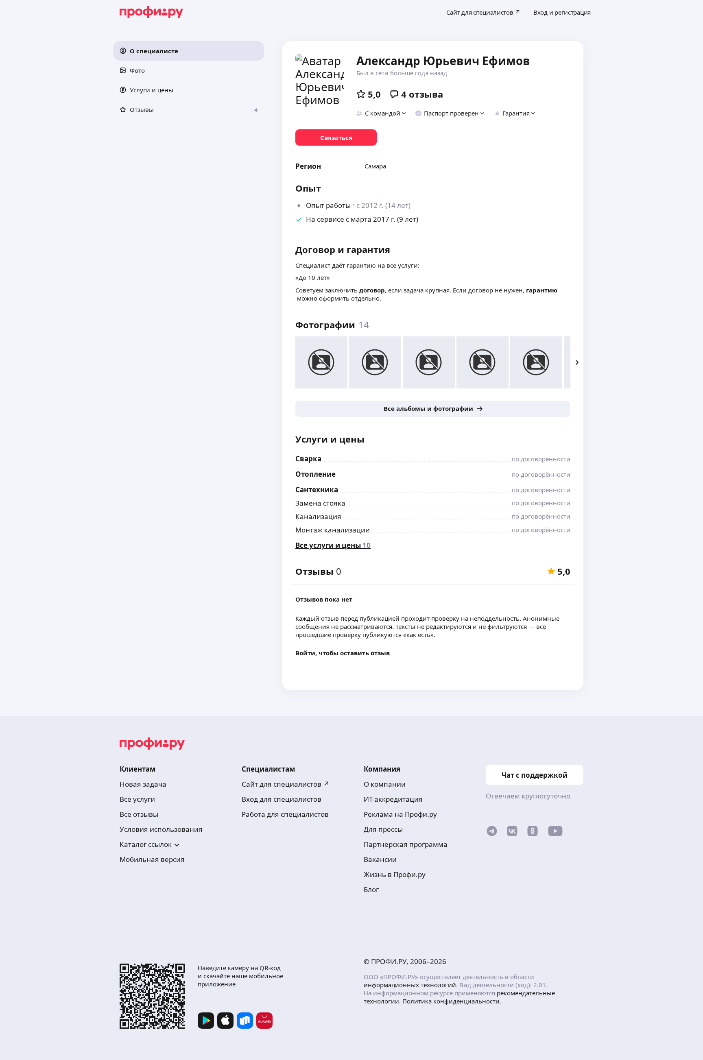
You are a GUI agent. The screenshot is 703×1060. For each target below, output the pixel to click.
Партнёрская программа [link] (406, 844)
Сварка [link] (308, 458)
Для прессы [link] (383, 829)
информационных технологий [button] (410, 985)
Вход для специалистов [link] (281, 799)
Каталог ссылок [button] (146, 844)
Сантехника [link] (316, 489)
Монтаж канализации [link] (332, 529)
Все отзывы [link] (139, 814)
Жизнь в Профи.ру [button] (395, 874)
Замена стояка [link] (320, 503)
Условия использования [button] (161, 829)
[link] (336, 137)
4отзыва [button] (422, 94)
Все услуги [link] (137, 799)
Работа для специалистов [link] (285, 814)
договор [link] (372, 290)
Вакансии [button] (380, 859)
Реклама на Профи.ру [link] (400, 814)
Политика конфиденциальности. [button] (451, 1001)
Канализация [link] (318, 516)
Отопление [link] (315, 474)
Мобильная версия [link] (152, 859)
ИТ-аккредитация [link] (393, 799)
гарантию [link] (541, 290)
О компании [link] (385, 784)
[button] (189, 51)
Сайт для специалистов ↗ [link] (286, 784)
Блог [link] (371, 889)
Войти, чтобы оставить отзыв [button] (342, 653)
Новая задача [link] (143, 784)
